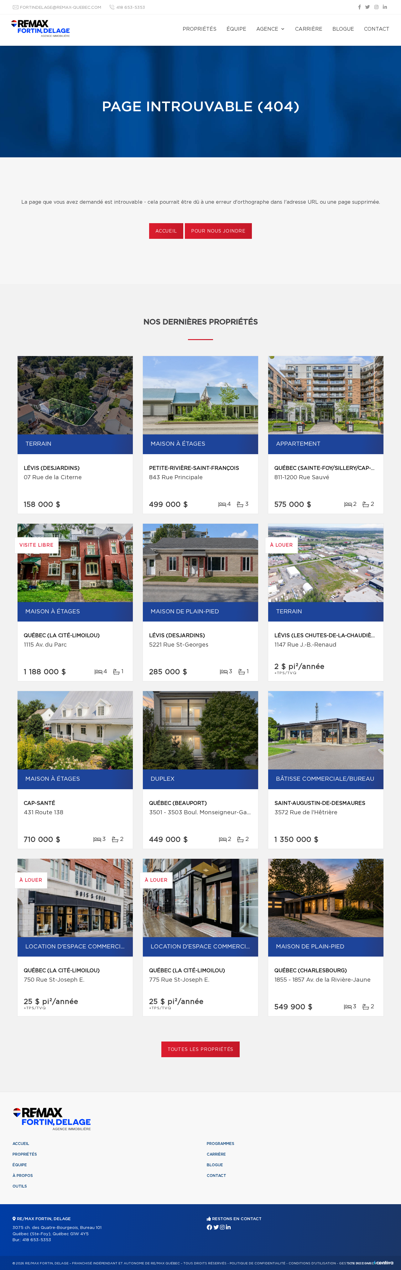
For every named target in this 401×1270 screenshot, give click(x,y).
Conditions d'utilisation (312, 1263)
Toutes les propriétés (201, 1049)
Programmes (220, 1144)
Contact (376, 29)
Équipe (236, 29)
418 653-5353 (130, 8)
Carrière (308, 29)
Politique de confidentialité (257, 1263)
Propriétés (199, 29)
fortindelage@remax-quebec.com (60, 8)
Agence (267, 29)
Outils (20, 1186)
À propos (23, 1176)
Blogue (343, 29)
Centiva (383, 1263)
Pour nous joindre (218, 231)
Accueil (166, 231)
